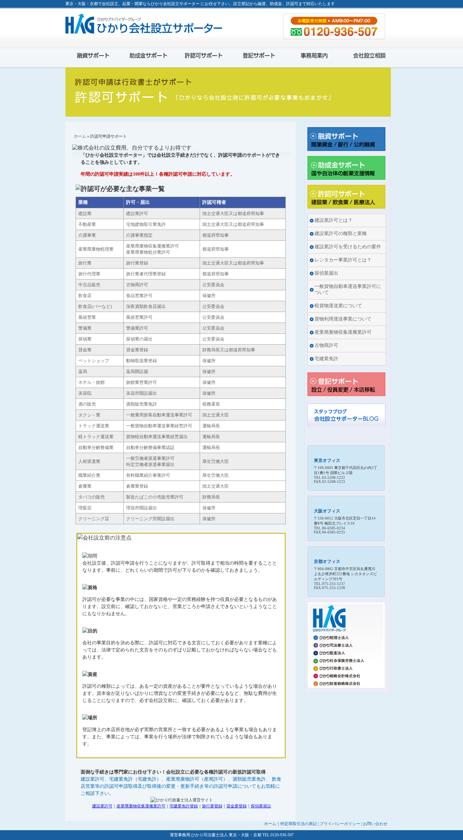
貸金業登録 (236, 806)
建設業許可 (102, 806)
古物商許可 (326, 345)
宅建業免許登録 (183, 806)
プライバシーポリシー (340, 823)
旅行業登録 (212, 806)
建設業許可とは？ (334, 220)
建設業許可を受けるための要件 (348, 246)
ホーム (80, 136)
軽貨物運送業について (338, 305)
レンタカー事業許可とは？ (343, 259)
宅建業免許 (326, 358)
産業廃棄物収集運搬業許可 (141, 806)
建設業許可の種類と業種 (341, 233)
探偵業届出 (261, 806)
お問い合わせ (375, 823)
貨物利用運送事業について (343, 318)
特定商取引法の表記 (298, 823)
